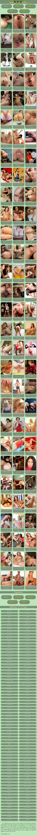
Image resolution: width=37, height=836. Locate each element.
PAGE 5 (24, 11)
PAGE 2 (18, 6)
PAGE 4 (12, 11)
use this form (7, 828)
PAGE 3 (30, 6)
